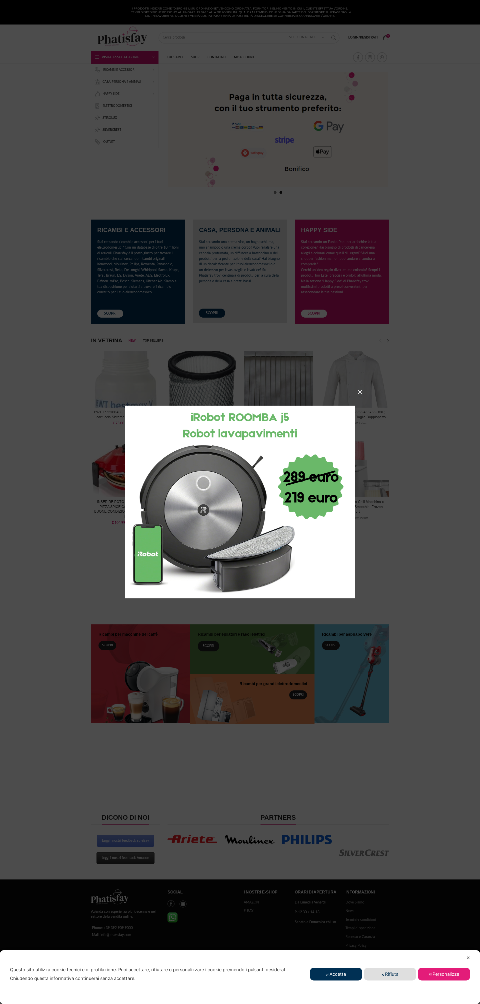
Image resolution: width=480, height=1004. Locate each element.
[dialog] (240, 977)
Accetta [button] (338, 974)
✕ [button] (468, 957)
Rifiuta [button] (391, 974)
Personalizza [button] (445, 974)
